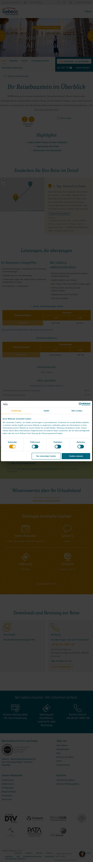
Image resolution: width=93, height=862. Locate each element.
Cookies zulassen (76, 456)
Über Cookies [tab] (76, 411)
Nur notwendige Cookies (46, 456)
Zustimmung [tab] (16, 411)
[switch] (35, 446)
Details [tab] (46, 411)
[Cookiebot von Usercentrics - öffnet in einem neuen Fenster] (80, 404)
